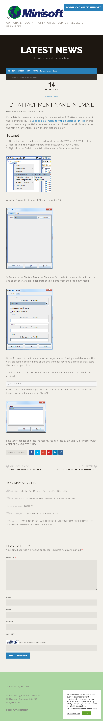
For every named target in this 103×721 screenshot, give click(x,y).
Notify (28, 506)
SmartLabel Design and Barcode (25, 470)
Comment (11, 557)
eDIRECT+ (21, 71)
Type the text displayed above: (32, 642)
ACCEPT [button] (86, 713)
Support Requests (70, 22)
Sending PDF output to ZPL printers (44, 491)
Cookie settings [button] (73, 713)
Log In (29, 22)
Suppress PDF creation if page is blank (50, 498)
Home (14, 71)
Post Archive (46, 22)
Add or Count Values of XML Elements (75, 470)
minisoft (12, 112)
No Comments (29, 112)
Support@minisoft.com (17, 709)
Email (29, 71)
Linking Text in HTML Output (44, 513)
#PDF (56, 97)
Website (9, 622)
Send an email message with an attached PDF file (58, 120)
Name (9, 597)
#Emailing (49, 97)
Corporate (14, 22)
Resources (13, 26)
